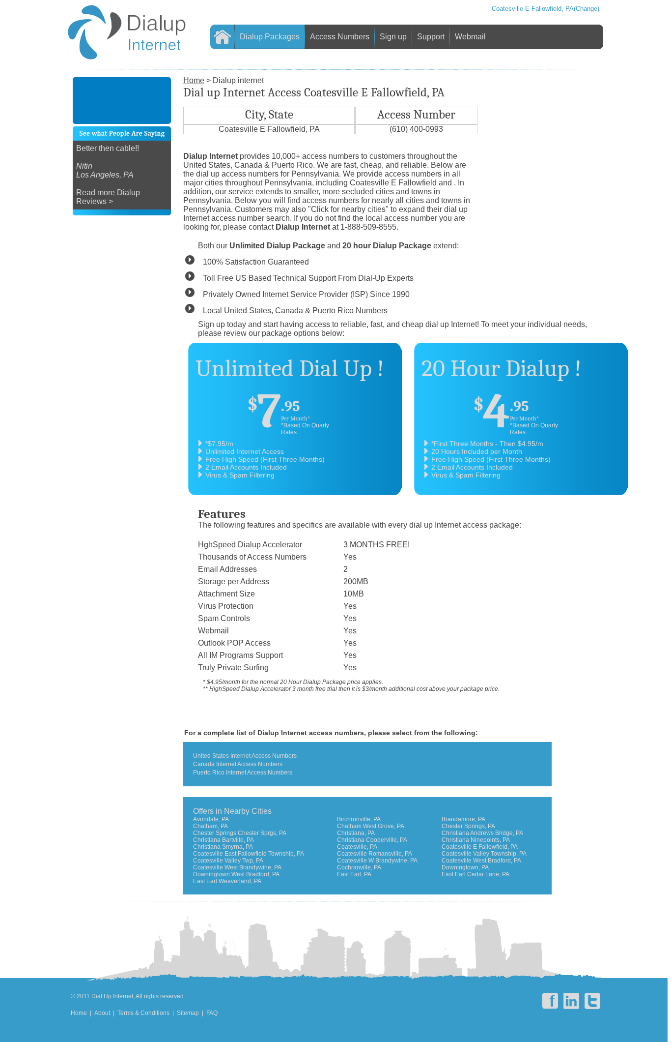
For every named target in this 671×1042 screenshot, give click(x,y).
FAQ (212, 1013)
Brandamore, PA (463, 819)
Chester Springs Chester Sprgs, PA (239, 833)
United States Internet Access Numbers (245, 755)
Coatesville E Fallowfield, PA (480, 846)
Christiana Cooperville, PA (372, 839)
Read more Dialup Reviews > (108, 197)
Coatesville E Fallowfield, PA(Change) (545, 8)
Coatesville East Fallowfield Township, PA (248, 853)
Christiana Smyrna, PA (223, 846)
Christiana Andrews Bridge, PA (482, 833)
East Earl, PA (354, 874)
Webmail (470, 36)
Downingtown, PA (465, 867)
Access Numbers (339, 36)
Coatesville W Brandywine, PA (377, 860)
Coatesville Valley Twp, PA (228, 860)
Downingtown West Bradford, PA (236, 874)
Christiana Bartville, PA (223, 839)
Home (79, 1013)
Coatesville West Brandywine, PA (237, 867)
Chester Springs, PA (468, 826)
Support (431, 36)
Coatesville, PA (357, 846)
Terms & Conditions (143, 1013)
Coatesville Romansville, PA (374, 853)
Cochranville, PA (359, 867)
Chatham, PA (210, 826)
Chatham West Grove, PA (370, 826)
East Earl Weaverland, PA (227, 881)
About (102, 1013)
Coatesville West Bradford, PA (481, 860)
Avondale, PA (211, 819)
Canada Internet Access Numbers (237, 764)
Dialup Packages (270, 36)
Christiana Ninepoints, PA (476, 839)
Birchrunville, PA (359, 819)
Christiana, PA (356, 833)
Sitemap (188, 1013)
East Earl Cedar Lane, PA (475, 874)
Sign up (393, 36)
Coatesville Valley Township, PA (484, 853)
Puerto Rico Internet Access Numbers (242, 772)
